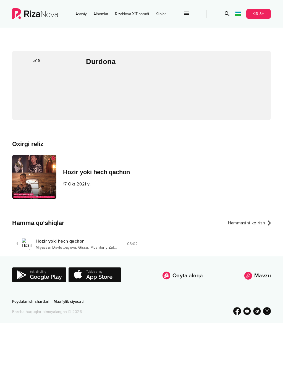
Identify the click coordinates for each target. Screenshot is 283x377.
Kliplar (161, 14)
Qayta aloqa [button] (187, 275)
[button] (227, 13)
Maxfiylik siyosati (68, 301)
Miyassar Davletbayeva (56, 247)
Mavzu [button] (262, 275)
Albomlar (100, 14)
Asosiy (81, 14)
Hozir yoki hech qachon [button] (60, 241)
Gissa (83, 247)
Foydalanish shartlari (30, 301)
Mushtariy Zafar (104, 247)
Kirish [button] (259, 14)
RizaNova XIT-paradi (132, 14)
